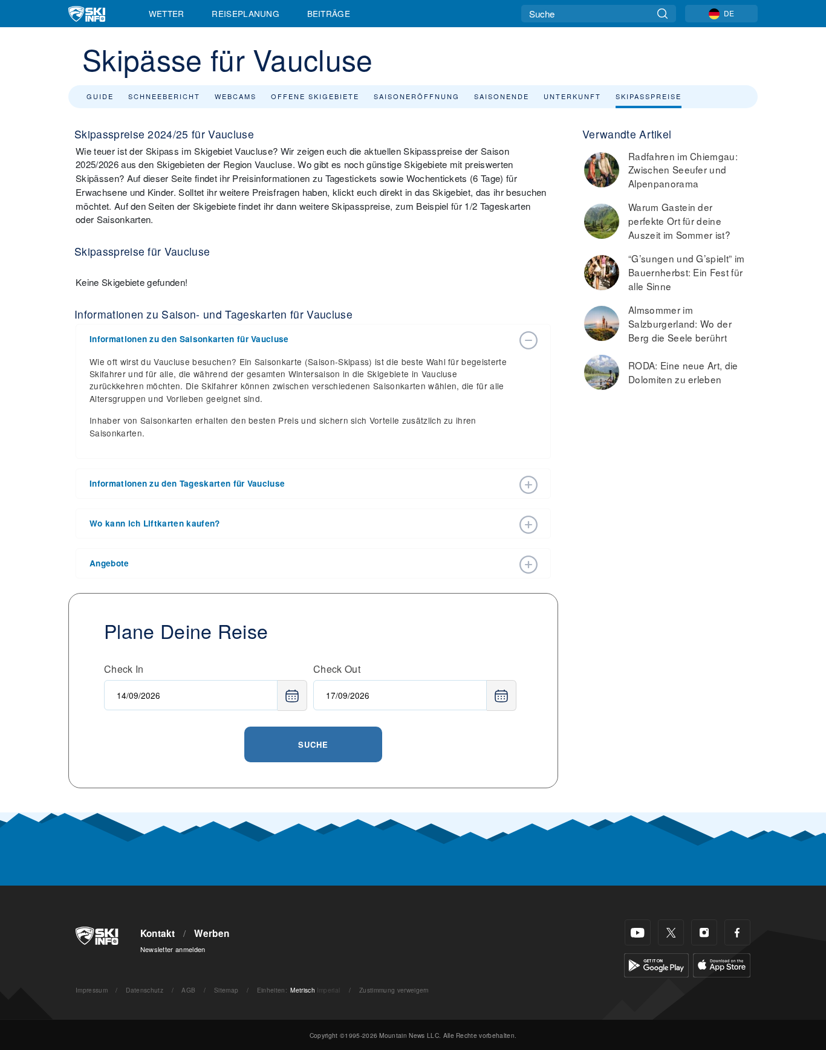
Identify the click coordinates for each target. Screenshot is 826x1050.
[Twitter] (671, 932)
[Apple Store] (721, 964)
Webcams (235, 96)
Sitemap (226, 989)
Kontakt (157, 933)
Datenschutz (144, 989)
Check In (124, 669)
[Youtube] (638, 932)
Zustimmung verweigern (394, 989)
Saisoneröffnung (417, 96)
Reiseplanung (245, 13)
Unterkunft (572, 96)
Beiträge (329, 13)
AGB (188, 989)
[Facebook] (737, 932)
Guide (100, 96)
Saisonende (501, 96)
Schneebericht (164, 96)
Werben (211, 933)
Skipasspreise (648, 96)
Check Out (336, 669)
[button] (301, 339)
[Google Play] (656, 964)
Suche (313, 744)
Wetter (166, 13)
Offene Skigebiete (315, 96)
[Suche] (662, 13)
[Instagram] (704, 932)
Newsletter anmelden (173, 949)
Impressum (92, 989)
